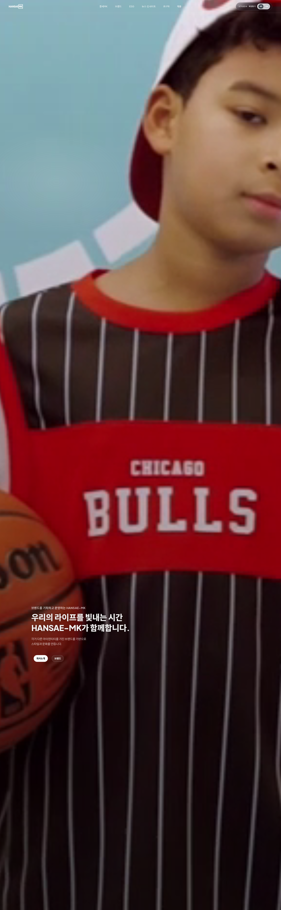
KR (261, 6)
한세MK (103, 6)
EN (266, 6)
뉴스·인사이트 (149, 6)
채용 (179, 6)
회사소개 (40, 658)
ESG (131, 6)
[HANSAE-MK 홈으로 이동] (16, 6)
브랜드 (118, 6)
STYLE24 (243, 6)
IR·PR (166, 6)
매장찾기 (252, 6)
